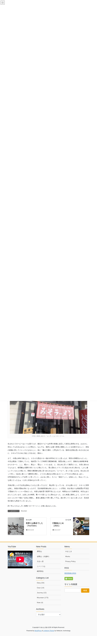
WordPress (38, 631)
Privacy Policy (70, 561)
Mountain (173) (42, 598)
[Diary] (16, 526)
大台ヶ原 (40, 561)
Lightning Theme (48, 631)
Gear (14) (40, 588)
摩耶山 (39, 551)
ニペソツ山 (41, 566)
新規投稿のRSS (70, 573)
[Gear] (81, 526)
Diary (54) (40, 583)
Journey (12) (41, 593)
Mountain (24, 511)
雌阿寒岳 (40, 571)
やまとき (68, 551)
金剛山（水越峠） (43, 556)
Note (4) (40, 602)
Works (67, 556)
